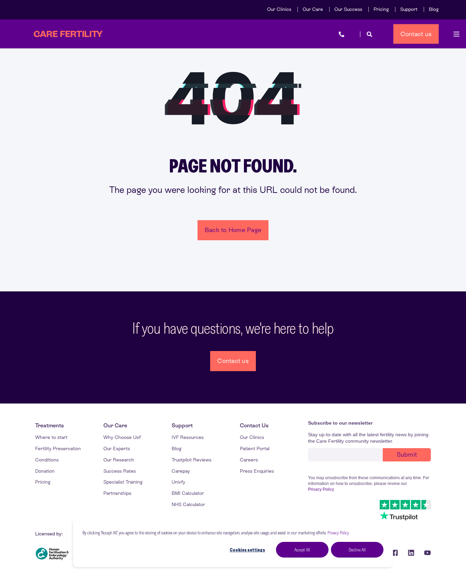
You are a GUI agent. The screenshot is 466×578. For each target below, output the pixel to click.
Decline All (357, 550)
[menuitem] (279, 9)
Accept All (302, 550)
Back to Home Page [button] (233, 229)
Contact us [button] (416, 33)
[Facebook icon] (395, 552)
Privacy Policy (338, 533)
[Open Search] (369, 34)
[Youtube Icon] (425, 552)
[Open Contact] (341, 33)
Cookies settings (247, 550)
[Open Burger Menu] (456, 34)
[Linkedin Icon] (411, 552)
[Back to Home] (68, 34)
